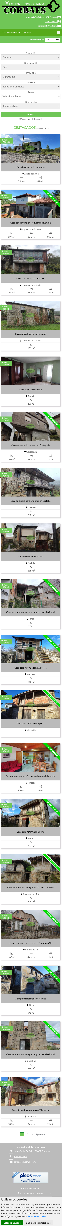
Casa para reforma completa (30, 723)
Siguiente (40, 1134)
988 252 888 (51, 21)
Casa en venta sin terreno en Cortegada (30, 445)
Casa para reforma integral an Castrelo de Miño (30, 887)
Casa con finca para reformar (30, 278)
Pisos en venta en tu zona (30, 1193)
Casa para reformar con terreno (30, 333)
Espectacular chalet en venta (30, 167)
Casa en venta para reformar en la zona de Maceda (30, 776)
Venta (28, 1179)
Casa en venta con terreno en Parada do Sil (30, 943)
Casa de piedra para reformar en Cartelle (30, 500)
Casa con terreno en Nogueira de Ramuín (30, 222)
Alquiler (33, 1179)
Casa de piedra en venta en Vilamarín (30, 1109)
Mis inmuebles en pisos (30, 1181)
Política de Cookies (37, 1216)
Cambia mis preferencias (38, 1223)
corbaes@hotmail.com (47, 26)
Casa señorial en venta (30, 389)
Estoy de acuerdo (12, 1223)
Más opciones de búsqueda (31, 119)
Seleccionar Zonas (11, 96)
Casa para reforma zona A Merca (30, 667)
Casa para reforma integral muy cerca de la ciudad (30, 612)
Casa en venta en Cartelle (30, 556)
